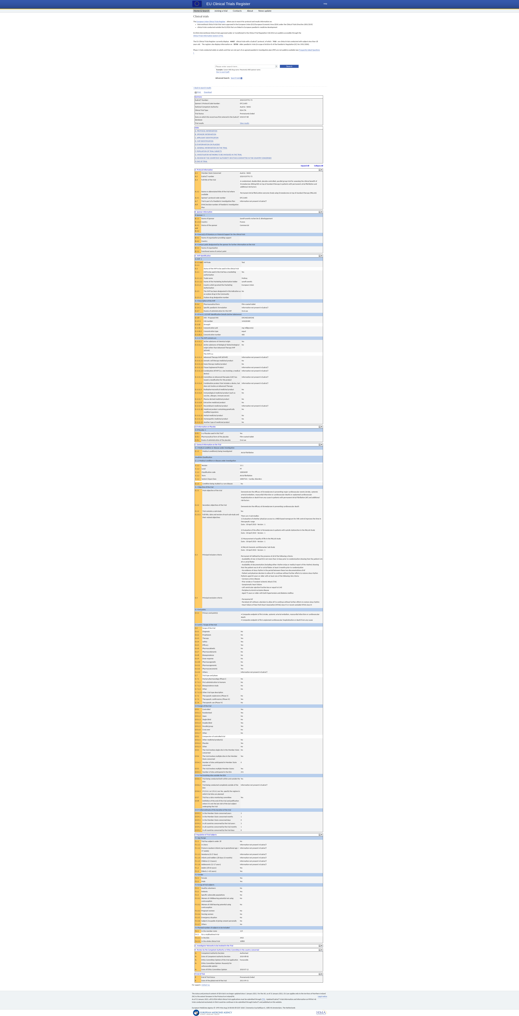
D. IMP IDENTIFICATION (204, 141)
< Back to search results (202, 88)
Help (325, 4)
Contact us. (206, 985)
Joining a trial (220, 11)
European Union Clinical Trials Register (211, 22)
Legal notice (322, 997)
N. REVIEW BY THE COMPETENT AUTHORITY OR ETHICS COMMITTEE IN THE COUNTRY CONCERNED (233, 158)
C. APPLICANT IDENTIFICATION (206, 138)
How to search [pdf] (222, 72)
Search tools (235, 78)
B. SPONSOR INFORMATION (205, 134)
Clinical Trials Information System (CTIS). (208, 36)
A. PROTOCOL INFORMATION (206, 131)
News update (264, 11)
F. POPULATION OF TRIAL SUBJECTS (208, 151)
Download (208, 92)
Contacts (237, 11)
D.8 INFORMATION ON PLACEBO (207, 145)
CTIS (263, 999)
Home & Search (201, 11)
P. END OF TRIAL (201, 162)
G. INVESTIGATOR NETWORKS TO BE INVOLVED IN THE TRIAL (218, 155)
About (250, 11)
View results (244, 123)
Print (199, 92)
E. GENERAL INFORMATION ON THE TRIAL (211, 148)
